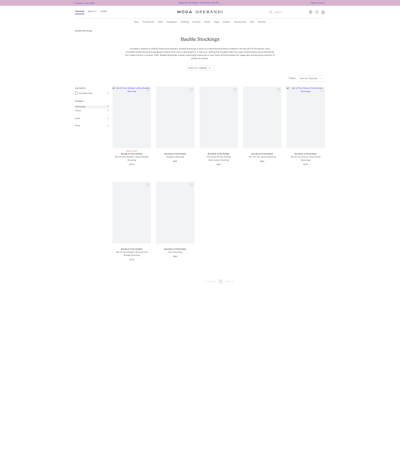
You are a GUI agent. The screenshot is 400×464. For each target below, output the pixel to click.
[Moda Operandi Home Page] (200, 12)
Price (77, 125)
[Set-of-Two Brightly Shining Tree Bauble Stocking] (131, 212)
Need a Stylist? (318, 3)
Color (77, 118)
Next (227, 281)
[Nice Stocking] (175, 212)
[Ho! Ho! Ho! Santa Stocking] (262, 117)
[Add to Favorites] (148, 90)
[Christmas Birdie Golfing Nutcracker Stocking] (219, 117)
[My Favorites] (317, 12)
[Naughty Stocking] (175, 117)
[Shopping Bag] (323, 12)
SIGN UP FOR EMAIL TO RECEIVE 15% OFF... (200, 3)
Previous (211, 281)
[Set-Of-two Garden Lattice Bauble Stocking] (131, 117)
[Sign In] (310, 12)
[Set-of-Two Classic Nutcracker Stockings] (306, 117)
